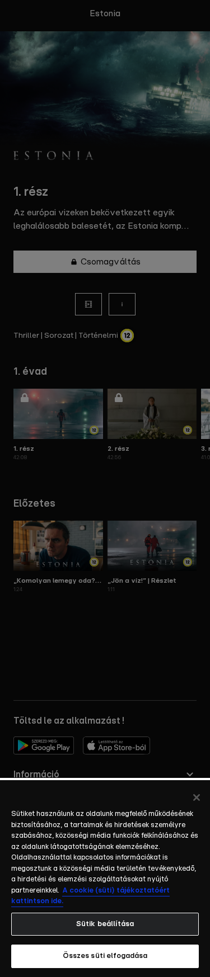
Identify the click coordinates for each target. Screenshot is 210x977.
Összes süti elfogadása (105, 956)
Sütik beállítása (105, 924)
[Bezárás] (196, 797)
